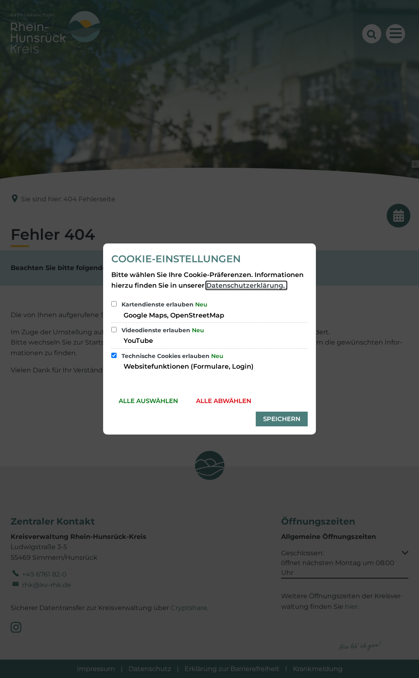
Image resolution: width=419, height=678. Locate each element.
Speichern (281, 419)
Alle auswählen (148, 401)
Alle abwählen (223, 401)
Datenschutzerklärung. (246, 285)
